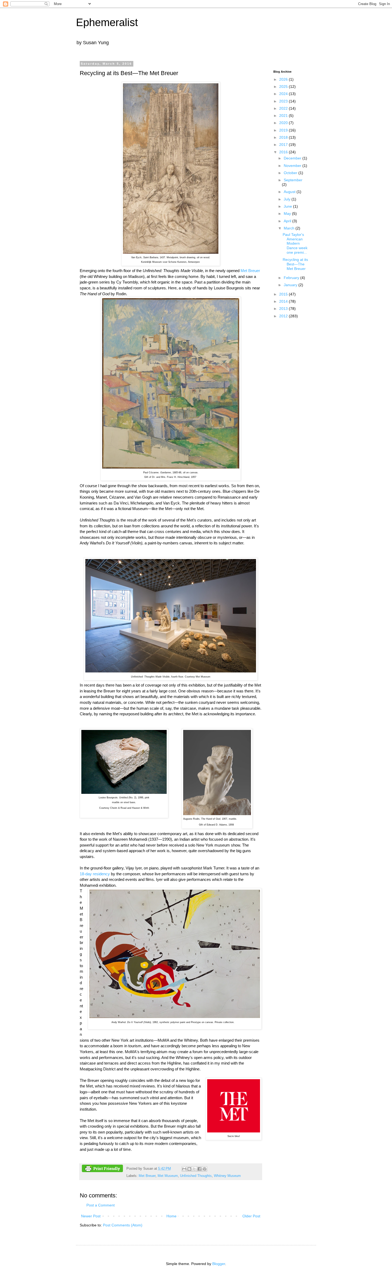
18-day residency (95, 874)
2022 (284, 108)
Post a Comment (100, 1205)
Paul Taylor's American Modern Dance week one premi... (295, 243)
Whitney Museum (227, 1176)
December (293, 158)
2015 (284, 294)
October (291, 173)
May (288, 213)
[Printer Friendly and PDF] (102, 1169)
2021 (284, 115)
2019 (284, 130)
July (287, 199)
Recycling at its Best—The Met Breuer (295, 264)
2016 (284, 152)
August (290, 192)
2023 (284, 101)
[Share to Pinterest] (204, 1169)
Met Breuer (250, 270)
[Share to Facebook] (199, 1169)
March (289, 228)
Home (171, 1216)
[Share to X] (194, 1169)
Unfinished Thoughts (196, 1176)
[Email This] (184, 1169)
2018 (284, 137)
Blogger (218, 1264)
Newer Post (91, 1216)
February (292, 278)
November (293, 165)
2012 (284, 316)
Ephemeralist (107, 22)
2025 (284, 86)
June (288, 206)
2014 (284, 301)
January (291, 285)
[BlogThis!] (189, 1169)
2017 (284, 144)
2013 (284, 308)
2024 (284, 94)
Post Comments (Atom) (122, 1225)
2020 (284, 123)
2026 (284, 79)
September (293, 180)
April (288, 221)
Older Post (251, 1216)
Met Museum (168, 1176)
